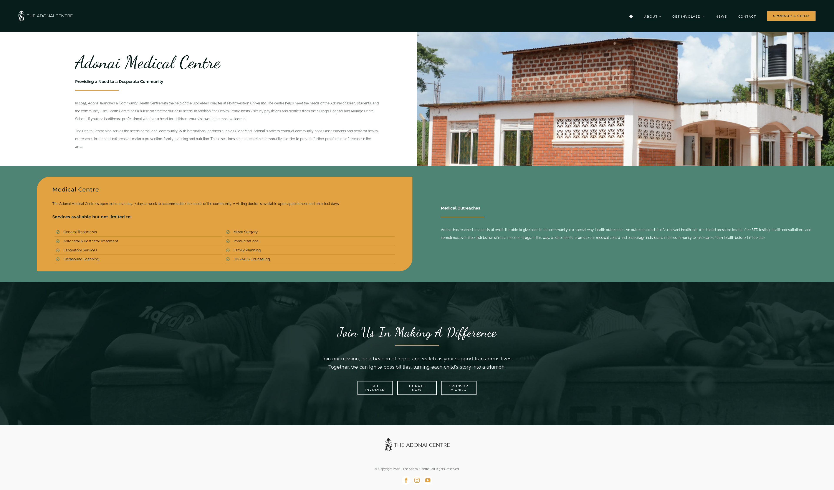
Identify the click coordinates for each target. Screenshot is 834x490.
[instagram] (417, 480)
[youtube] (428, 480)
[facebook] (406, 480)
